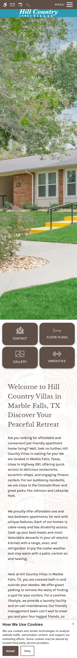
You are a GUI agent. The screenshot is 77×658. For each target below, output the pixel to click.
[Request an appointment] (20, 4)
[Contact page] (12, 4)
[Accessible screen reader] (5, 4)
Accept (10, 651)
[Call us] (28, 4)
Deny (27, 651)
